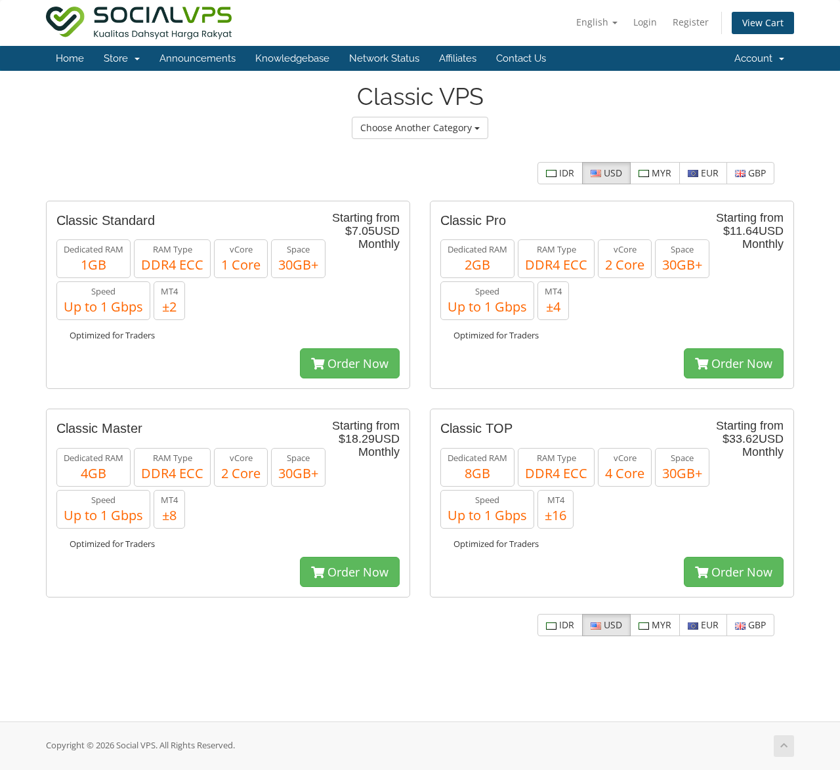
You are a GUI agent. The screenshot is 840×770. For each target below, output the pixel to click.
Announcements (197, 58)
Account (756, 58)
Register (691, 22)
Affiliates (457, 58)
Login (645, 22)
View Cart (763, 22)
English (593, 22)
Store (118, 58)
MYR (660, 173)
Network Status (384, 58)
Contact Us (521, 58)
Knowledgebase (292, 58)
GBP (756, 173)
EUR (708, 173)
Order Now (356, 363)
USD (611, 173)
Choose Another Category (417, 127)
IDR (565, 173)
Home (70, 58)
